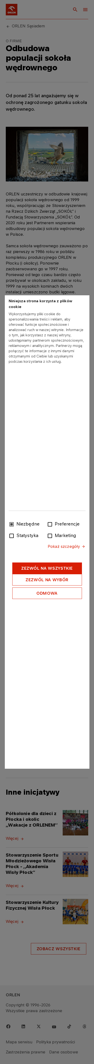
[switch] (51, 524)
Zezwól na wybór (47, 579)
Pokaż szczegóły (64, 546)
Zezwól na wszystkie (47, 568)
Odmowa (47, 593)
